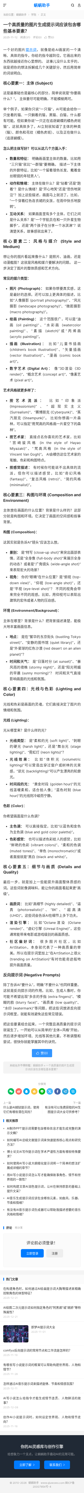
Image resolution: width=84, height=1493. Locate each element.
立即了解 (26, 1465)
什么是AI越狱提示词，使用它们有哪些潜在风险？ (21, 1109)
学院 (33, 14)
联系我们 (57, 1465)
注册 (55, 1253)
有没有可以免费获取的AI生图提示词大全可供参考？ (63, 1109)
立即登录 (32, 1253)
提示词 (31, 50)
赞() (49, 37)
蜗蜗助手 (42, 5)
